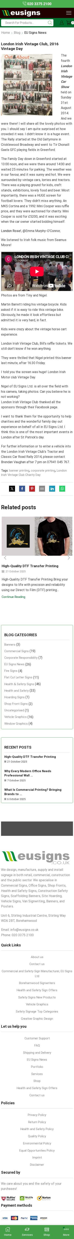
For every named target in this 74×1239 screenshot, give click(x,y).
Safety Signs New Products (37, 997)
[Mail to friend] (42, 489)
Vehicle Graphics (15, 717)
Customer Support (37, 1038)
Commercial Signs (16, 651)
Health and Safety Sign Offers (37, 990)
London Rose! (11, 231)
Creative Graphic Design (37, 1019)
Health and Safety (16, 690)
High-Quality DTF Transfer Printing (30, 566)
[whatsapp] (61, 489)
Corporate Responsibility (21, 658)
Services (37, 1074)
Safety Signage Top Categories (37, 1011)
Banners (9, 644)
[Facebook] (22, 489)
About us (37, 957)
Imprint (37, 1157)
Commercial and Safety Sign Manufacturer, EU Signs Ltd (37, 973)
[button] (5, 558)
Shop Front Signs (16, 704)
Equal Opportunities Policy (37, 1150)
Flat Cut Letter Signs (18, 677)
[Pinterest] (32, 489)
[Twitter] (13, 489)
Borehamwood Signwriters (37, 983)
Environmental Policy (37, 1143)
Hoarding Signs (14, 697)
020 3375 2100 (38, 4)
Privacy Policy (37, 1115)
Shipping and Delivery (37, 1053)
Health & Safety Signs (19, 684)
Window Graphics (16, 723)
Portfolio (37, 1067)
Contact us (37, 964)
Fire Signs (10, 671)
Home (5, 33)
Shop (37, 1081)
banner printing (19, 470)
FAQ (37, 1045)
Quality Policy (37, 1136)
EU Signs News (35, 33)
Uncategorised (14, 710)
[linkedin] (52, 489)
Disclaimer (37, 1165)
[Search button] (50, 22)
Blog (17, 33)
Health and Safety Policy (37, 1129)
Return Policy (37, 1122)
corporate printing (43, 470)
